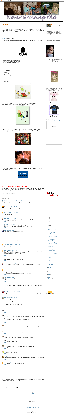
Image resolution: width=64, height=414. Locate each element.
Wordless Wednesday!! (52, 239)
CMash (5, 277)
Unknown (5, 212)
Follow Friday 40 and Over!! (52, 236)
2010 (48, 225)
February (50, 278)
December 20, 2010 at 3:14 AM (11, 230)
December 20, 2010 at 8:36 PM (12, 351)
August (49, 270)
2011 (48, 224)
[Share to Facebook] (13, 193)
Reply (5, 209)
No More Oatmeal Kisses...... (52, 229)
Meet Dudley (50, 257)
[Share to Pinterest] (14, 193)
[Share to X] (13, 193)
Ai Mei (5, 230)
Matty (5, 297)
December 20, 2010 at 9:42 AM (16, 263)
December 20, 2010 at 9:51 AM (12, 277)
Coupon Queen (6, 291)
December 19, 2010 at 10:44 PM (13, 212)
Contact (23, 21)
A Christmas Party (51, 240)
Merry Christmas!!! (51, 235)
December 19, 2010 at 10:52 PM (11, 218)
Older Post (42, 381)
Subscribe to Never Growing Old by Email (53, 120)
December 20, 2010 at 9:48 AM (15, 269)
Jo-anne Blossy (7, 244)
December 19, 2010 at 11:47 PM (11, 224)
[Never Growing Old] (54, 82)
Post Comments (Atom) (10, 383)
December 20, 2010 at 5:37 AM (11, 237)
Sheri (5, 218)
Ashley (5, 345)
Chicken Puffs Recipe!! (51, 254)
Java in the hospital (51, 261)
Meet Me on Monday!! (51, 233)
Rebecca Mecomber (7, 263)
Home (15, 21)
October (49, 267)
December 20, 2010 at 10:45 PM (12, 356)
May (49, 274)
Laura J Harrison (7, 269)
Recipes (40, 21)
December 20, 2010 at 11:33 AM (11, 297)
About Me (19, 21)
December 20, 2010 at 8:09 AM (12, 250)
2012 (48, 222)
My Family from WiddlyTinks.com (32, 407)
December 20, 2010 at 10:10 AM (14, 284)
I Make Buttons (49, 21)
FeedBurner (56, 127)
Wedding (44, 21)
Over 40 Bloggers (34, 21)
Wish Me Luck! (50, 246)
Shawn (5, 206)
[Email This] (11, 193)
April (49, 275)
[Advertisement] (51, 151)
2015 (48, 218)
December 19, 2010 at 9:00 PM (17, 200)
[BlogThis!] (12, 193)
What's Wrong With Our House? (53, 249)
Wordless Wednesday (51, 230)
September (50, 268)
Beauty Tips (28, 21)
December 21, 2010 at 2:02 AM (11, 362)
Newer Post (3, 381)
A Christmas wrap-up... (51, 232)
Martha (5, 250)
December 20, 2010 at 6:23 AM (15, 244)
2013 (48, 221)
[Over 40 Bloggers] (54, 100)
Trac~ (5, 237)
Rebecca (5, 351)
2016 (48, 217)
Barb (5, 224)
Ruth (5, 362)
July (49, 271)
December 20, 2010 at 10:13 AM (15, 291)
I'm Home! (50, 260)
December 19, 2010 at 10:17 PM (12, 206)
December (50, 226)
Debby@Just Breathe (7, 200)
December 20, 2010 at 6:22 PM (12, 345)
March (49, 277)
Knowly (5, 356)
